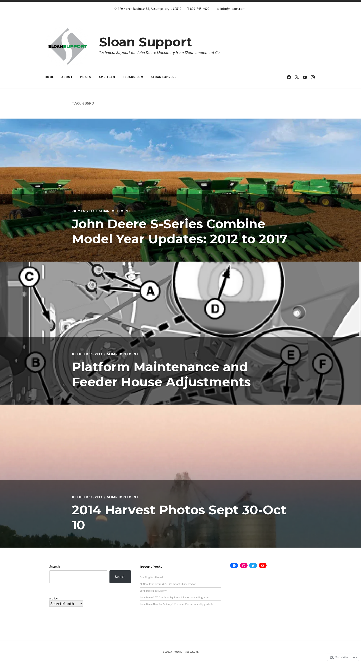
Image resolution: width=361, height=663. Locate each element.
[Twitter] (296, 76)
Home (49, 77)
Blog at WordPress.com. (181, 652)
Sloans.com (133, 77)
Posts (85, 77)
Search (54, 566)
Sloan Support (145, 42)
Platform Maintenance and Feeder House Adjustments (161, 374)
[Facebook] (288, 76)
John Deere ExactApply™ (153, 591)
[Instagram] (312, 76)
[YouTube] (304, 76)
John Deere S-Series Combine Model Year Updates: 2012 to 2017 (179, 231)
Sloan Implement (114, 211)
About (67, 77)
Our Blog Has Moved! (151, 577)
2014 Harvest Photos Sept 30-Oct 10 (179, 517)
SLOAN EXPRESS (164, 77)
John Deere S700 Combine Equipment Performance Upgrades (174, 597)
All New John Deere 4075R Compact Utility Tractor (168, 584)
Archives (53, 598)
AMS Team (107, 77)
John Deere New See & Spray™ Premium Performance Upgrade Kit (177, 604)
